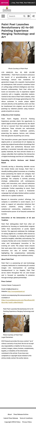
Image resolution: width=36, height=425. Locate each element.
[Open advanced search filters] (28, 16)
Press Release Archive (21, 414)
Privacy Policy (27, 422)
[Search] (24, 16)
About (10, 414)
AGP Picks (4, 3)
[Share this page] (33, 16)
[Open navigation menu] (3, 16)
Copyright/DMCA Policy (12, 422)
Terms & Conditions (26, 418)
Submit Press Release (11, 418)
